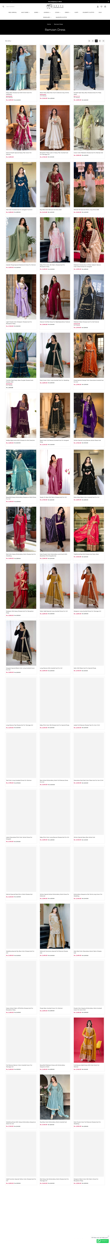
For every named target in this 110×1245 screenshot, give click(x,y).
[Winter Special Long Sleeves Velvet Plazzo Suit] (89, 415)
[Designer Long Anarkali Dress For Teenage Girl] (89, 586)
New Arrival (13, 12)
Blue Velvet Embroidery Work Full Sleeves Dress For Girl (54, 781)
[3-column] (96, 41)
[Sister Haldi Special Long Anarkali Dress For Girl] (55, 586)
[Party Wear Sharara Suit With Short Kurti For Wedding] (21, 67)
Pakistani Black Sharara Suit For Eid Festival (86, 322)
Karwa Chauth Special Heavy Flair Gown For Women (19, 153)
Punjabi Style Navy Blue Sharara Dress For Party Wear (87, 93)
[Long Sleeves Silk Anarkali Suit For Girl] (55, 643)
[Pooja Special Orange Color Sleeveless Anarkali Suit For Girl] (89, 355)
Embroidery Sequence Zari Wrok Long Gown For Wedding (88, 895)
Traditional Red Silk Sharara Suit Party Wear (86, 554)
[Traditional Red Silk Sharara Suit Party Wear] (89, 529)
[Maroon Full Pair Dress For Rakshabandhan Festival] (55, 296)
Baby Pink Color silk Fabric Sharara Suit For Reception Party (52, 265)
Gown (57, 12)
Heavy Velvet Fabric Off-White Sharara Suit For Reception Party (19, 1009)
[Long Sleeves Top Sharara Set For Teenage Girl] (21, 700)
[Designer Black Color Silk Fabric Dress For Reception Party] (89, 1154)
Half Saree (24, 12)
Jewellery (46, 17)
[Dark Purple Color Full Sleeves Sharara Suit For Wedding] (89, 1097)
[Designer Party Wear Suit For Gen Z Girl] (89, 1211)
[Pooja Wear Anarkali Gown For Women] (55, 983)
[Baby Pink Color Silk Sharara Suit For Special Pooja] (55, 700)
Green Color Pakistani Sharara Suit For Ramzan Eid (88, 152)
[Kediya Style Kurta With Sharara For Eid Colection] (21, 415)
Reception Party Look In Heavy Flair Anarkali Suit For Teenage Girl (54, 153)
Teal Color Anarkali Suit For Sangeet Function (19, 209)
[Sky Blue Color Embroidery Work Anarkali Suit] (55, 1097)
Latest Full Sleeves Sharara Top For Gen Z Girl (87, 725)
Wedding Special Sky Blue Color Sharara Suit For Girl (20, 952)
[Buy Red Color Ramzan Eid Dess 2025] (55, 184)
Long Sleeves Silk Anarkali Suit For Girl (51, 668)
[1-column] (89, 41)
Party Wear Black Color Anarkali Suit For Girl (86, 497)
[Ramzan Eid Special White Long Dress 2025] (89, 184)
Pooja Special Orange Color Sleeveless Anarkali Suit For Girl (89, 381)
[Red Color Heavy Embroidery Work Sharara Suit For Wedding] (21, 529)
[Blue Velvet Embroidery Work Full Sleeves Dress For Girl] (55, 755)
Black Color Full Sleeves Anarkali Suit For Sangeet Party (54, 441)
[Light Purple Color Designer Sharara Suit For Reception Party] (21, 296)
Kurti (76, 12)
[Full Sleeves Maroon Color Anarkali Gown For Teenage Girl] (21, 1040)
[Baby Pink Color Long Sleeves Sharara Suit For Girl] (55, 812)
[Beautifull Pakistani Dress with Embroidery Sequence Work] (55, 1040)
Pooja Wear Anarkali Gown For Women (51, 1008)
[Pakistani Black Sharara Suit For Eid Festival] (89, 296)
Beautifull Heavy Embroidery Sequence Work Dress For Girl (21, 498)
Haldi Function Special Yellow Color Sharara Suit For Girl (21, 1179)
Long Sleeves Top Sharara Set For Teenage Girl (19, 725)
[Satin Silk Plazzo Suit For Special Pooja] (89, 643)
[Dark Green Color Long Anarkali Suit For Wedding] (55, 355)
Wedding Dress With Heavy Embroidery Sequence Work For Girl (21, 1122)
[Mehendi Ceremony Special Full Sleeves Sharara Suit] (55, 926)
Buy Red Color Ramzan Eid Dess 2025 (51, 209)
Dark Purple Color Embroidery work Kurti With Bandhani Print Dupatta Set (53, 555)
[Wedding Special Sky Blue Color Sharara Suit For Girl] (21, 926)
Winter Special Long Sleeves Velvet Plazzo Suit (87, 440)
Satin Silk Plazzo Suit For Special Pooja (85, 668)
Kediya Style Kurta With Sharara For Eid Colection (20, 440)
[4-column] (99, 41)
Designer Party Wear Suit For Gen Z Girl (85, 1236)
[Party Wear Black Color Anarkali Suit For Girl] (89, 472)
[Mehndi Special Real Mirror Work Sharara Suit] (21, 869)
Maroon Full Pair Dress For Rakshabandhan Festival (55, 322)
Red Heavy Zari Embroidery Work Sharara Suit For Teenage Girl (54, 1179)
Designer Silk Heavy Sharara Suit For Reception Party (20, 612)
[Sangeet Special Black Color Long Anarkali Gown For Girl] (21, 643)
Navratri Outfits (61, 17)
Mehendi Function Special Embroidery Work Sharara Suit (19, 1236)
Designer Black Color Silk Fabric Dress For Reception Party (86, 1179)
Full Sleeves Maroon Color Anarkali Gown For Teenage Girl (19, 1066)
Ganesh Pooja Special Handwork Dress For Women (21, 265)
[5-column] (103, 41)
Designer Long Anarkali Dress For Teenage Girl (87, 611)
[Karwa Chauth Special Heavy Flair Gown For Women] (21, 127)
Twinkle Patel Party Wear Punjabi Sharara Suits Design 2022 (19, 381)
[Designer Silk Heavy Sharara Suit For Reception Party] (21, 586)
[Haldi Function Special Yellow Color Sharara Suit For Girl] (21, 1154)
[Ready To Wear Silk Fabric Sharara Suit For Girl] (55, 472)
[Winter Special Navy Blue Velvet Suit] (89, 812)
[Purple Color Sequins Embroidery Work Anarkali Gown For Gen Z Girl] (89, 983)
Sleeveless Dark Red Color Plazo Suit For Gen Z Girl (88, 780)
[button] (105, 6)
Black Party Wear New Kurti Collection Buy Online (54, 92)
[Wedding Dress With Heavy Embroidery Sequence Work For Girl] (21, 1097)
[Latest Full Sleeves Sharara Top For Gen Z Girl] (89, 700)
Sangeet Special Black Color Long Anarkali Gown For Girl (20, 669)
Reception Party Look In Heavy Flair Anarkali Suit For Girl (54, 1236)
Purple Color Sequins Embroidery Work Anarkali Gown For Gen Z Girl (88, 1009)
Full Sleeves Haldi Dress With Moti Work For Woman (86, 1066)
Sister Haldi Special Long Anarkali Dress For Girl (54, 611)
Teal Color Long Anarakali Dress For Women (19, 780)
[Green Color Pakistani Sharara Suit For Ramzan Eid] (89, 127)
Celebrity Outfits (88, 12)
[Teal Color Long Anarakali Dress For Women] (21, 755)
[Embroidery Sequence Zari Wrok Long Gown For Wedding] (89, 869)
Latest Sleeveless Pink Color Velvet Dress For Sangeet (19, 838)
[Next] (98, 1)
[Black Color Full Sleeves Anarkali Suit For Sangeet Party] (55, 415)
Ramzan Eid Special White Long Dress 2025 (86, 209)
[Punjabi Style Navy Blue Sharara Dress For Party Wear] (89, 67)
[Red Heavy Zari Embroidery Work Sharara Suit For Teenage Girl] (55, 1154)
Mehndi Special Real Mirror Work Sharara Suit (19, 894)
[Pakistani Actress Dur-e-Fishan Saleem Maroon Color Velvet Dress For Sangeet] (89, 239)
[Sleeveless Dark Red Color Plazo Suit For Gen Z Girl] (89, 755)
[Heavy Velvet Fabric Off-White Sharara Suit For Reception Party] (21, 983)
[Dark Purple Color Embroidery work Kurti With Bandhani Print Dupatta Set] (55, 529)
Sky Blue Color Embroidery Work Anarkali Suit (53, 1122)
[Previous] (12, 1)
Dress (67, 12)
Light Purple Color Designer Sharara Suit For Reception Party (19, 322)
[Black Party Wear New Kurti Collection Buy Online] (55, 67)
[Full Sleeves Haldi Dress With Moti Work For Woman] (89, 1040)
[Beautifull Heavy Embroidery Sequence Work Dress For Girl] (21, 472)
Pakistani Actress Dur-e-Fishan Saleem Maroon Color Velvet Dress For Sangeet (87, 265)
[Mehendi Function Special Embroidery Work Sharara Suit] (21, 1211)
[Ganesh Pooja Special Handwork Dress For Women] (21, 239)
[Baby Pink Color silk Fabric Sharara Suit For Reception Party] (55, 239)
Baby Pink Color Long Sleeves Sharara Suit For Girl (54, 837)
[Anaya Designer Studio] (54, 6)
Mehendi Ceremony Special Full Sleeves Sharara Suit (54, 952)
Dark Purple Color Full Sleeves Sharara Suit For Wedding (87, 1122)
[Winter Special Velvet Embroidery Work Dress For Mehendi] (55, 869)
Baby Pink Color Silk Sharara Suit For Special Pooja (54, 725)
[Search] (3, 6)
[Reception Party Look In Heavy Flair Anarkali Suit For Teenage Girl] (55, 127)
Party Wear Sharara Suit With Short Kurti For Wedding (19, 93)
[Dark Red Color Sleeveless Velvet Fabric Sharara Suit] (89, 926)
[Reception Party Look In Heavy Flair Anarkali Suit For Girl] (55, 1211)
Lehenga (46, 12)
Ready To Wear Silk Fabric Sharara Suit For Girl (53, 497)
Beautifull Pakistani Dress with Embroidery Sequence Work (52, 1066)
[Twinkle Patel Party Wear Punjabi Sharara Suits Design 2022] (21, 355)
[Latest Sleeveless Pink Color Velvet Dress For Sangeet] (21, 812)
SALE (100, 12)
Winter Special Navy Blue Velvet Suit (84, 837)
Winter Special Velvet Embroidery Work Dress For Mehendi (54, 895)
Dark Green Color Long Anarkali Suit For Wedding (54, 380)
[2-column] (92, 41)
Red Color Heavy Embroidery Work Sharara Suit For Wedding (21, 555)
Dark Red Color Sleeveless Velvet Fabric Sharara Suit (87, 952)
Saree (36, 12)
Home (49, 24)
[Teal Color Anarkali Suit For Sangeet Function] (21, 184)
